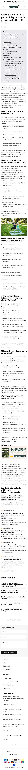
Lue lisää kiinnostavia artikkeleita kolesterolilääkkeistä (12, 58)
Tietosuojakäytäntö (8, 685)
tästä (12, 528)
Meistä (4, 663)
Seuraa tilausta (7, 669)
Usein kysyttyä (7, 80)
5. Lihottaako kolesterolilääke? (13, 79)
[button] (2, 6)
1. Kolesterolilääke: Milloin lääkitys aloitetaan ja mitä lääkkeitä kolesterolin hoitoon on (14, 63)
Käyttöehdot (6, 688)
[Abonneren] (23, 739)
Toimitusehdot (7, 678)
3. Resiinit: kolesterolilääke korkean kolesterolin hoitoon (14, 74)
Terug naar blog (15, 620)
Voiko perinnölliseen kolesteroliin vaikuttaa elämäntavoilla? (12, 44)
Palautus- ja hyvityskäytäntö (10, 682)
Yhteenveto (6, 55)
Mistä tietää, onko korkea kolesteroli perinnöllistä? (13, 41)
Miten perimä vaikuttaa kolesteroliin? (13, 34)
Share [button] (4, 27)
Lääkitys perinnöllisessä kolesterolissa (10, 52)
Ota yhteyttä (6, 666)
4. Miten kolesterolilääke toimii (13, 77)
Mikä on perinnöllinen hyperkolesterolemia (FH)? (10, 37)
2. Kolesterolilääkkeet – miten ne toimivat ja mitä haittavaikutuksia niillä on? (14, 69)
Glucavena (11, 767)
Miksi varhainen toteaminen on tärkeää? (12, 48)
